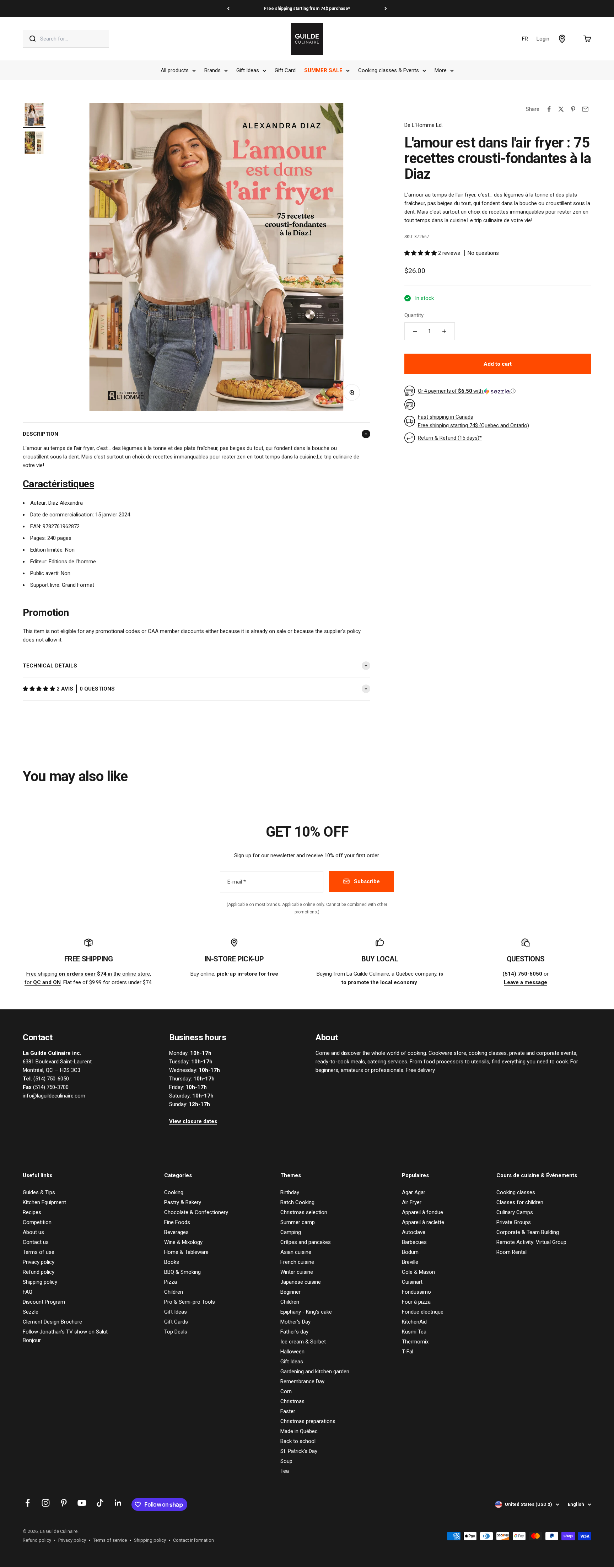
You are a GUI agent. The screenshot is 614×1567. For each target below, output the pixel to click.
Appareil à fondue (422, 1212)
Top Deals (175, 1332)
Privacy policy (38, 1262)
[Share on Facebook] (549, 109)
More (441, 70)
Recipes (32, 1212)
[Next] (385, 8)
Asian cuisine (295, 1252)
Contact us (36, 1242)
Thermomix (415, 1341)
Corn (286, 1391)
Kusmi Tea (414, 1332)
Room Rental (511, 1252)
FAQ (27, 1292)
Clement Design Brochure (52, 1322)
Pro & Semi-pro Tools (189, 1302)
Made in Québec (299, 1431)
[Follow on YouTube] (82, 1503)
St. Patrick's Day (298, 1451)
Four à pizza (416, 1302)
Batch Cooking (297, 1202)
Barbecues (414, 1242)
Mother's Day (295, 1322)
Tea (284, 1471)
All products (175, 70)
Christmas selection (303, 1212)
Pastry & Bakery (182, 1202)
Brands (212, 70)
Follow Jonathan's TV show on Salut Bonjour (65, 1336)
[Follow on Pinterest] (64, 1503)
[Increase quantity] (444, 331)
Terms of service (110, 1540)
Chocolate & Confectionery (196, 1212)
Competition (37, 1222)
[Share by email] (585, 109)
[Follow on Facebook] (27, 1503)
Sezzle (30, 1312)
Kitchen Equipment (44, 1202)
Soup (286, 1461)
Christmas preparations (307, 1421)
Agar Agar (413, 1192)
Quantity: (414, 315)
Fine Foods (177, 1222)
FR (525, 39)
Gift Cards (176, 1322)
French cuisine (297, 1262)
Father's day (294, 1332)
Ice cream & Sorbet (303, 1341)
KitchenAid (414, 1322)
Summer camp (297, 1222)
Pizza (170, 1282)
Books (171, 1262)
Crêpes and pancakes (305, 1242)
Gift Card (285, 70)
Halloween (292, 1351)
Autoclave (413, 1232)
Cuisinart (412, 1282)
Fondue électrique (422, 1312)
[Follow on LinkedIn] (118, 1503)
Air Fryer (411, 1202)
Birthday (289, 1192)
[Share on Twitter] (561, 109)
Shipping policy (40, 1282)
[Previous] (228, 8)
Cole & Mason (418, 1272)
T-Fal (407, 1351)
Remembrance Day (302, 1381)
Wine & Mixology (183, 1242)
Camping (290, 1232)
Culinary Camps (514, 1212)
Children (173, 1292)
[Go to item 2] (34, 144)
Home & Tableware (186, 1252)
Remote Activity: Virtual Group (531, 1242)
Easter (287, 1411)
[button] (39, 689)
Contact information (193, 1540)
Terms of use (38, 1252)
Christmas (292, 1401)
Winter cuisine (296, 1272)
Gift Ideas (247, 70)
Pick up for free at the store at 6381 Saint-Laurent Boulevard (307, 8)
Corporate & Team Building (527, 1232)
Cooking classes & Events (388, 70)
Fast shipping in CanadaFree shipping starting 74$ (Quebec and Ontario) (473, 421)
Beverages (176, 1232)
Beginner (290, 1292)
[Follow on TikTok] (100, 1503)
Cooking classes (515, 1192)
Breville (410, 1262)
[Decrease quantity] (415, 331)
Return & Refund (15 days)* (450, 438)
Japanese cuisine (300, 1282)
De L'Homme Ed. (423, 125)
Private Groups (513, 1222)
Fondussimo (416, 1292)
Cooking (173, 1192)
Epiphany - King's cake (306, 1312)
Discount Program (44, 1302)
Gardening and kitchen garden (314, 1371)
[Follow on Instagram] (45, 1503)
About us (33, 1232)
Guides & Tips (39, 1192)
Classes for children (519, 1202)
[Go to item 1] (34, 115)
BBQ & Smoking (182, 1272)
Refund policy (38, 1272)
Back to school (298, 1441)
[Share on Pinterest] (573, 109)
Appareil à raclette (423, 1222)
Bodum (410, 1252)
